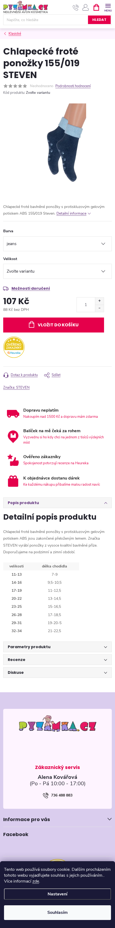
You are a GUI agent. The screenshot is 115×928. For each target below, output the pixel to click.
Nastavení (57, 894)
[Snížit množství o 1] (99, 308)
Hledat (99, 19)
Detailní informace (71, 213)
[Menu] (108, 7)
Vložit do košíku (58, 325)
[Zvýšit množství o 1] (99, 301)
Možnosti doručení (30, 288)
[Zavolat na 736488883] (75, 7)
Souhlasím (57, 912)
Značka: (16, 387)
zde (35, 881)
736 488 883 (61, 795)
